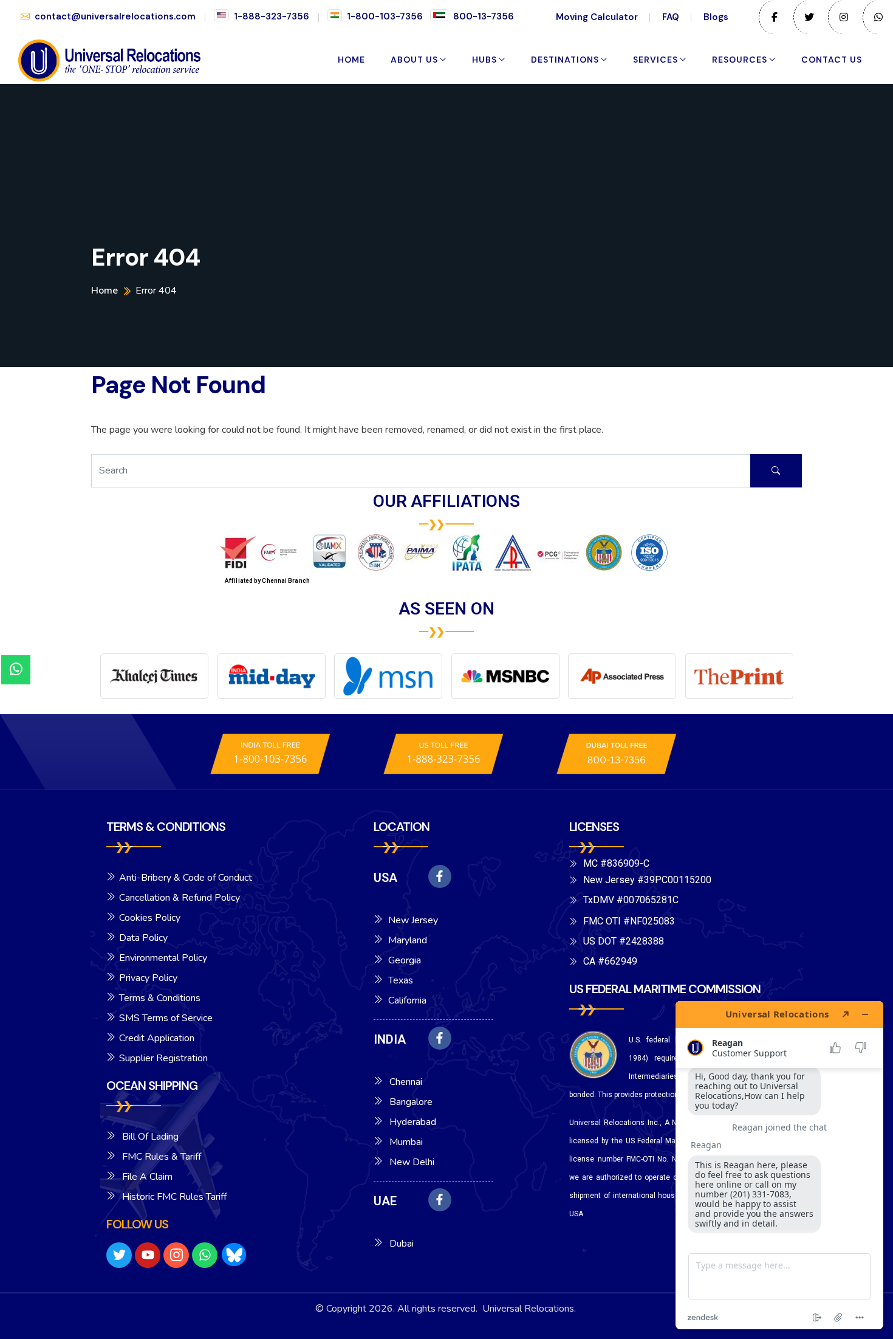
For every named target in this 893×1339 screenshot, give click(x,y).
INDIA (390, 1039)
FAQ (670, 17)
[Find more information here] (779, 1165)
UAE (385, 1201)
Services (655, 59)
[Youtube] (147, 1255)
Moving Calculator (597, 17)
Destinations (565, 59)
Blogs (715, 17)
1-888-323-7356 (271, 16)
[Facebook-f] (439, 876)
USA (385, 877)
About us (414, 59)
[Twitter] (119, 1255)
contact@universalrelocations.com (115, 16)
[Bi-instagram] (176, 1255)
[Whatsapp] (204, 1255)
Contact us (831, 59)
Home (351, 59)
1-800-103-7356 (385, 16)
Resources (739, 59)
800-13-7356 (483, 16)
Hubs (484, 59)
